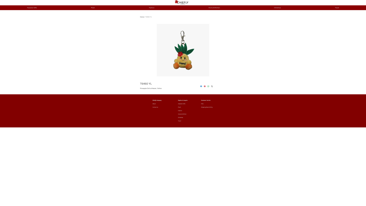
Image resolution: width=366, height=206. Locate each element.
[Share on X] (212, 86)
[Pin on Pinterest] (205, 86)
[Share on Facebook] (201, 86)
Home (142, 17)
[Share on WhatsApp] (208, 86)
